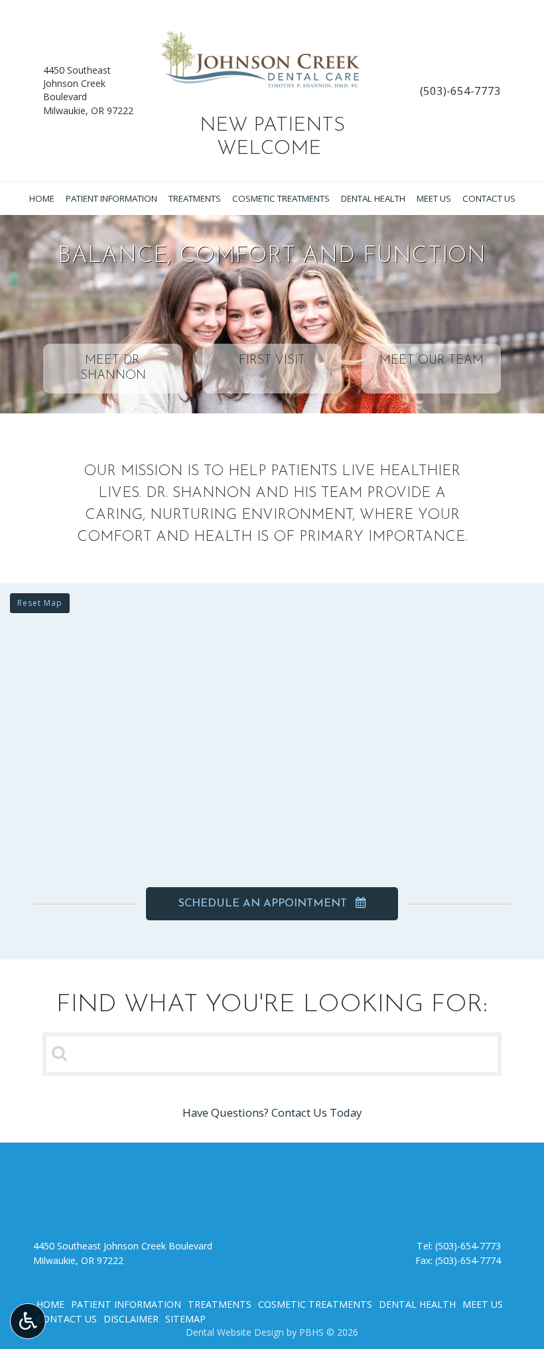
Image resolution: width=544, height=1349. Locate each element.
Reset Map (39, 602)
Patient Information (111, 198)
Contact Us (488, 198)
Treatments (195, 198)
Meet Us (434, 198)
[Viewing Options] (28, 1321)
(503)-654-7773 (460, 90)
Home (41, 198)
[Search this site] (60, 1053)
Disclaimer (131, 1319)
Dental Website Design (235, 1332)
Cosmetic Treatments (281, 198)
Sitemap (185, 1319)
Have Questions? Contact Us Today (272, 1112)
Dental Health (373, 198)
